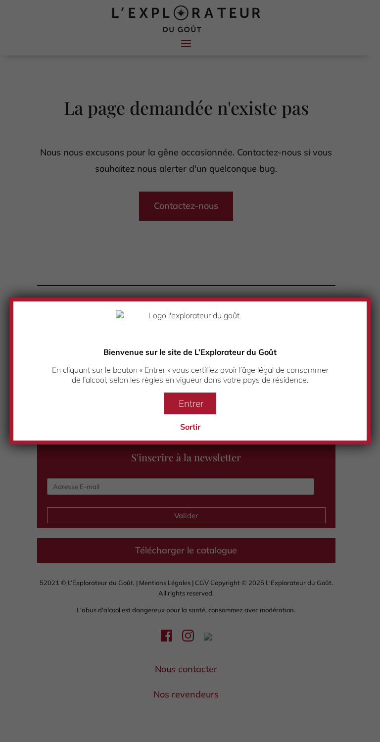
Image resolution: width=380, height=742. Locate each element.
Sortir (190, 427)
